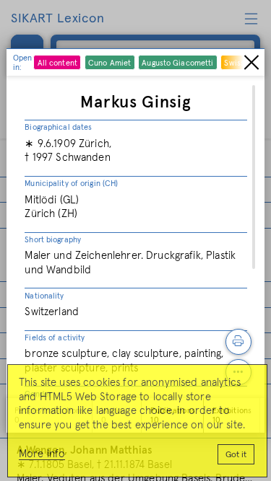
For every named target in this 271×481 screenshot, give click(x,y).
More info (42, 454)
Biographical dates (58, 127)
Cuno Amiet (109, 63)
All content (57, 63)
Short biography (53, 240)
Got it (235, 455)
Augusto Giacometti (177, 63)
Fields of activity (55, 338)
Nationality (44, 296)
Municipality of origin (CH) (71, 183)
